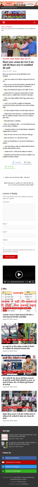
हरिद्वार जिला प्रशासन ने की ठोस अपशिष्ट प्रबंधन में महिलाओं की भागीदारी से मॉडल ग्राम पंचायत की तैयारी (19, 416)
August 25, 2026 (7, 319)
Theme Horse (21, 481)
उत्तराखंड (12, 59)
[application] (19, 275)
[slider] (17, 281)
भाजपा (26, 59)
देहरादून (22, 59)
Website (5, 240)
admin (15, 71)
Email (5, 232)
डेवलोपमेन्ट (17, 59)
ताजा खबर (6, 431)
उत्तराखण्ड (14, 308)
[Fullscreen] (33, 282)
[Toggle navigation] (3, 22)
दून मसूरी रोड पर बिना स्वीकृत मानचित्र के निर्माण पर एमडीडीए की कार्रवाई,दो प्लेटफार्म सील (18, 347)
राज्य (29, 59)
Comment (6, 202)
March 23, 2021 (7, 71)
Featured (6, 59)
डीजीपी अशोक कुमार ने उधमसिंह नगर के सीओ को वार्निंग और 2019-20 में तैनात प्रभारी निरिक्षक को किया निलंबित (18, 184)
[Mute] (30, 282)
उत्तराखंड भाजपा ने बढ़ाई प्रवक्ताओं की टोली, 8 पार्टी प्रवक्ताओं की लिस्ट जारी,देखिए (18, 316)
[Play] (5, 282)
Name (5, 224)
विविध (5, 289)
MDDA (5, 339)
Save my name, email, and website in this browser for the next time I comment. (19, 251)
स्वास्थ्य (4, 310)
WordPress (25, 484)
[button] (19, 274)
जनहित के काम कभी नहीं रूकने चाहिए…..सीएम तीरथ (17, 177)
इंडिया (4, 308)
